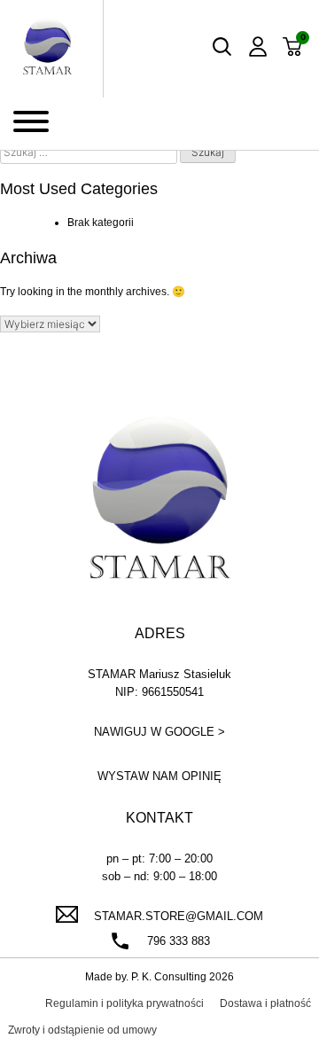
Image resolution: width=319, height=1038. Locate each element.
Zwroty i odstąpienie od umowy (82, 1030)
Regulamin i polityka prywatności (124, 1003)
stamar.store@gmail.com (178, 916)
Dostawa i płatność (265, 1003)
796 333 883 (178, 941)
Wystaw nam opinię (159, 776)
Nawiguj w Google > (159, 731)
